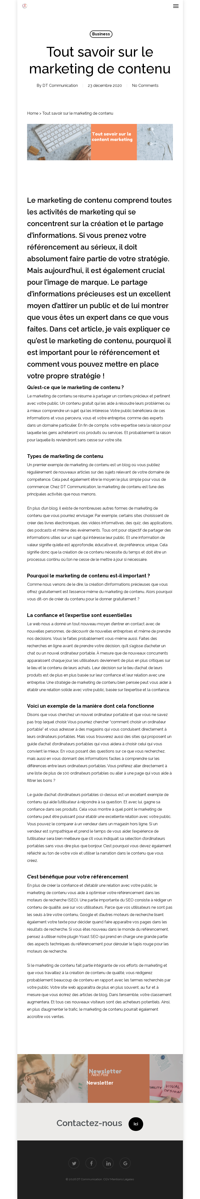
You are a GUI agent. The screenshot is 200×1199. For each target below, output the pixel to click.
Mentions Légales (122, 1179)
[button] (176, 5)
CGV (106, 1179)
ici (136, 1124)
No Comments (145, 85)
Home (32, 113)
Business (101, 34)
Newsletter (100, 1078)
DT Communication (60, 85)
